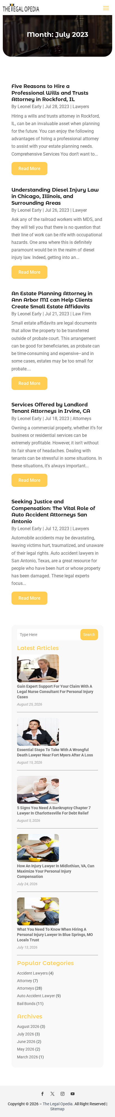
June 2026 (26, 1041)
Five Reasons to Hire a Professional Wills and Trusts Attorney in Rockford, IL (49, 93)
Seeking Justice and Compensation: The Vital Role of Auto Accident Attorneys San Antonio (53, 511)
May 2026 (25, 1049)
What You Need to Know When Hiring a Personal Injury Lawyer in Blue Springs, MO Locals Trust (55, 934)
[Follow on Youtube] (72, 1094)
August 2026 (28, 1026)
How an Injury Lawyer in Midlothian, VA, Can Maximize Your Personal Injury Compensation (55, 871)
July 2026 (25, 1034)
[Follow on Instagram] (62, 1094)
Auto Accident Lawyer (36, 996)
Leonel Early (30, 106)
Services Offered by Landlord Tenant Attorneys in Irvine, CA (50, 408)
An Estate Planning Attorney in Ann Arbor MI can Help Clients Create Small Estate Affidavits (52, 300)
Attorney (24, 980)
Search (89, 634)
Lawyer (80, 210)
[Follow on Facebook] (42, 1094)
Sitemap (57, 1109)
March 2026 (27, 1057)
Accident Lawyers (32, 973)
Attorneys (82, 418)
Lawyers (81, 106)
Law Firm (82, 313)
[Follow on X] (52, 1094)
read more (29, 168)
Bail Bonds (26, 1003)
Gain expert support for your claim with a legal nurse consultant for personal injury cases (55, 691)
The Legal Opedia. (58, 1104)
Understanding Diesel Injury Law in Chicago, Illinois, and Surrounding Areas (55, 196)
